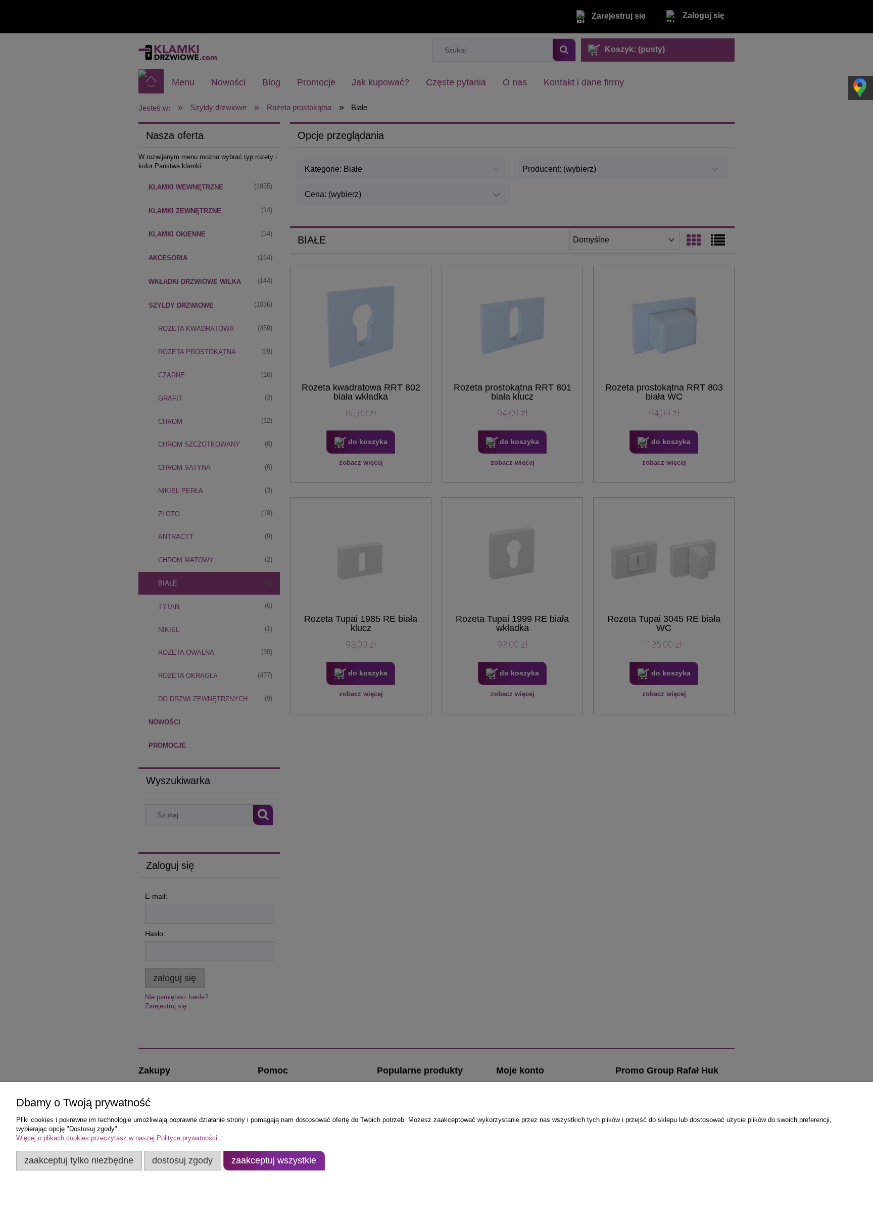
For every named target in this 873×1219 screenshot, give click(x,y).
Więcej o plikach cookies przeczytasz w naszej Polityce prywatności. (117, 1138)
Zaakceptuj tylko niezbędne (78, 1160)
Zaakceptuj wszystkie (273, 1160)
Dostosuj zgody (182, 1160)
